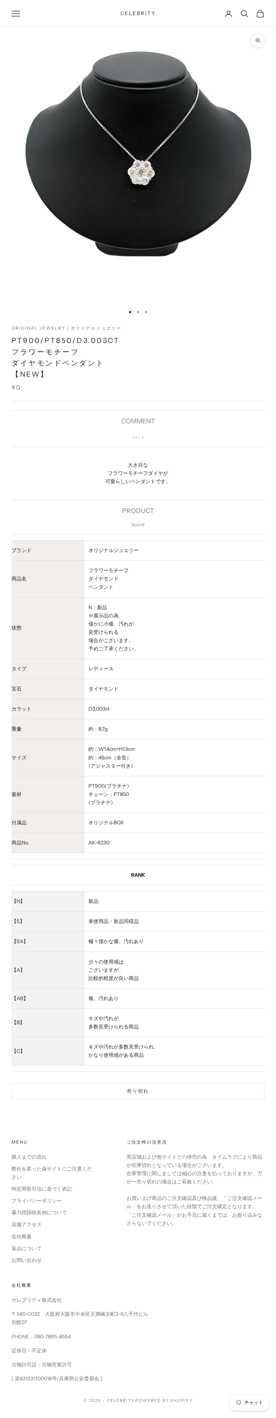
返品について (27, 1248)
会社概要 (22, 1236)
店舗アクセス (27, 1224)
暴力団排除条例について (39, 1212)
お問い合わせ (27, 1260)
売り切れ (138, 1091)
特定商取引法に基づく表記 (42, 1189)
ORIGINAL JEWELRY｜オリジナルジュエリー (66, 328)
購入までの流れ (29, 1157)
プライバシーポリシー (37, 1200)
